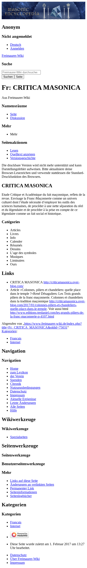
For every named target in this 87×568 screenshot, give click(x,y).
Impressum (17, 562)
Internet (15, 342)
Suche (7, 64)
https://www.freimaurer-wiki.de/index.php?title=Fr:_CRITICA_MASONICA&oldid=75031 (42, 325)
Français (15, 338)
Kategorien (9, 331)
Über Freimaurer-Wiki (25, 559)
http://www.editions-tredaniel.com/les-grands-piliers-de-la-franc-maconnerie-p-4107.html (47, 314)
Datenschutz (18, 555)
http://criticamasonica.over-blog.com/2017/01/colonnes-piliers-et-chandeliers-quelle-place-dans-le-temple (47, 305)
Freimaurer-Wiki (13, 55)
